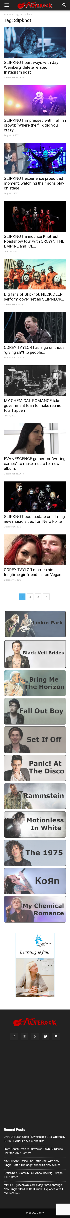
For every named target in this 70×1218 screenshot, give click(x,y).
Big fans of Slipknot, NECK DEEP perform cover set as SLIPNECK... (34, 296)
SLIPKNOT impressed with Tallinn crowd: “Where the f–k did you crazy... (35, 125)
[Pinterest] (35, 1036)
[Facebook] (14, 1036)
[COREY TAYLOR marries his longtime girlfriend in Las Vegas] (35, 549)
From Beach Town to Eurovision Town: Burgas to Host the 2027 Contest (33, 1151)
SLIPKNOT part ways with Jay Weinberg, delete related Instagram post (31, 67)
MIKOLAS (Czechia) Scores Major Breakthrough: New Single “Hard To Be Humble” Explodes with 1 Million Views (33, 1189)
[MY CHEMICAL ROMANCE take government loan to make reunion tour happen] (35, 380)
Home (7, 14)
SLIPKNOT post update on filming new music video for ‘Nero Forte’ (34, 519)
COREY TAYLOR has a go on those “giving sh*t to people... (34, 350)
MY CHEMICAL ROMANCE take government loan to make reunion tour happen (34, 405)
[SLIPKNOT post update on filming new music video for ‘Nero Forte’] (35, 496)
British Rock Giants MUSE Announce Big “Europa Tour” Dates (33, 1175)
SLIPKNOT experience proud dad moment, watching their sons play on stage (34, 183)
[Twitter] (45, 1036)
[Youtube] (56, 1036)
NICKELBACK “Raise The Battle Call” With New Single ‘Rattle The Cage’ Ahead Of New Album (32, 1163)
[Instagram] (24, 1036)
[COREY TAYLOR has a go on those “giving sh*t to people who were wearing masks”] (35, 327)
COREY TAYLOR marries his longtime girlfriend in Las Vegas (32, 572)
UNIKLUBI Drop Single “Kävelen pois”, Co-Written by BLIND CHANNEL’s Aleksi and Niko (34, 1138)
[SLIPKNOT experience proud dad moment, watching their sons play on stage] (35, 158)
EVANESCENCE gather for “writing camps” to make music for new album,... (34, 463)
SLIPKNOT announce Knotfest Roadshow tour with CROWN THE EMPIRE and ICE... (34, 241)
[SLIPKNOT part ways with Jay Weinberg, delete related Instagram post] (35, 42)
